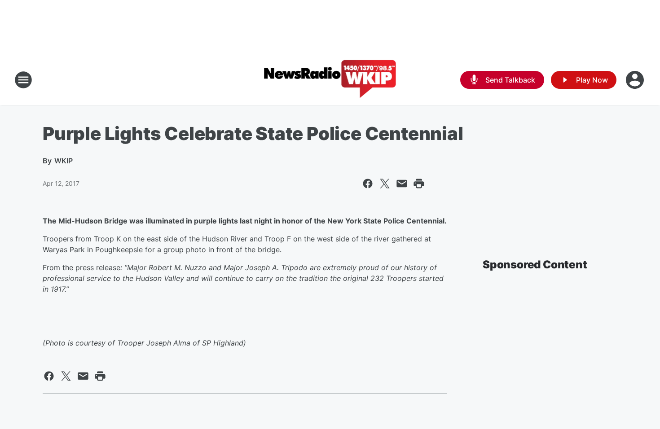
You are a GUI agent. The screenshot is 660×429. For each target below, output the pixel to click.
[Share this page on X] (384, 183)
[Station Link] (330, 80)
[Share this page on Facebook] (367, 183)
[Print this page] (419, 183)
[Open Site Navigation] (23, 80)
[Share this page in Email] (402, 183)
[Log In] (636, 80)
